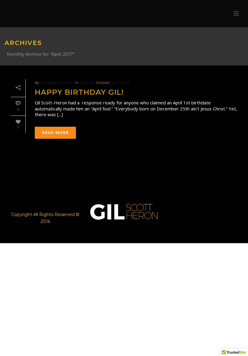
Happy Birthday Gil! (79, 92)
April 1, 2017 (120, 82)
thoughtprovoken (57, 82)
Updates (87, 82)
